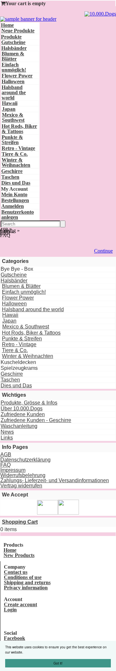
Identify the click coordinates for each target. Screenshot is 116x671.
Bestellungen (15, 200)
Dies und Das (15, 183)
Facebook (14, 638)
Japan (8, 109)
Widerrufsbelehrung (22, 475)
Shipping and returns (27, 582)
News (7, 432)
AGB (5, 454)
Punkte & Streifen (12, 139)
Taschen (10, 177)
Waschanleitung (19, 426)
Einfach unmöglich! (14, 67)
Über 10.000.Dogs (22, 408)
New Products (19, 555)
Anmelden (12, 206)
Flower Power (17, 75)
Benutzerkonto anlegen (17, 214)
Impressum (12, 470)
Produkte (11, 37)
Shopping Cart (20, 522)
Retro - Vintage (18, 148)
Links (7, 437)
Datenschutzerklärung (25, 459)
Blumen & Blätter (13, 56)
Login (10, 609)
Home (7, 25)
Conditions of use (23, 577)
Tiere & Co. (15, 154)
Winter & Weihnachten (16, 162)
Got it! (58, 663)
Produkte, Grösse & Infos (29, 402)
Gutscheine (13, 42)
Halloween (13, 81)
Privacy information (26, 587)
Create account (20, 604)
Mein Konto (14, 194)
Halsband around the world (14, 92)
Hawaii (9, 103)
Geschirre (12, 171)
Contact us (15, 572)
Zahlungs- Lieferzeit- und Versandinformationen (54, 480)
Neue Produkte (17, 30)
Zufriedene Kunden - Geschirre (36, 420)
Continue (103, 251)
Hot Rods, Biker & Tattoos (19, 128)
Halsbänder (14, 48)
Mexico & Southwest (13, 117)
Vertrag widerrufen (21, 485)
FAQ (5, 465)
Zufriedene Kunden (23, 414)
